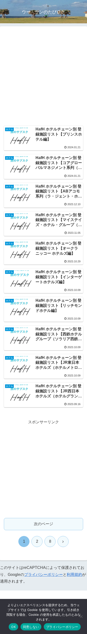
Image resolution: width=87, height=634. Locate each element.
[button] (77, 587)
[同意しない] (81, 616)
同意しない (31, 627)
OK (13, 627)
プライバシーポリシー (43, 574)
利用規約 (74, 574)
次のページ (43, 524)
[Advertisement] (43, 77)
